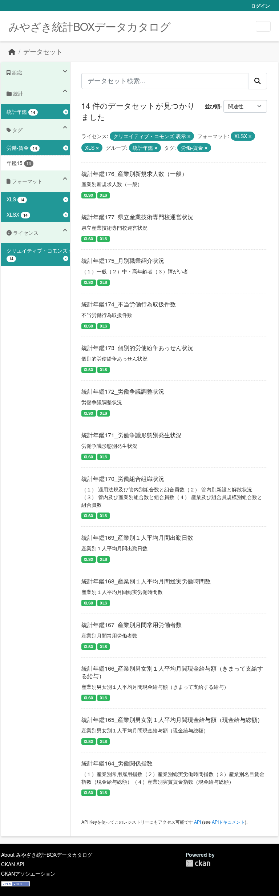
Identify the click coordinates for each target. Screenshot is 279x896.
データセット (42, 51)
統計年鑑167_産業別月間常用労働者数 (131, 624)
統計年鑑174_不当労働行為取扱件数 (128, 304)
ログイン (260, 5)
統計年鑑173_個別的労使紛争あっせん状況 (137, 347)
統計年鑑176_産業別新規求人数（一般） (134, 173)
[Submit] (257, 81)
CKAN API (12, 864)
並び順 (212, 106)
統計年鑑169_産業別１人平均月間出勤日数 (137, 537)
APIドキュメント (228, 822)
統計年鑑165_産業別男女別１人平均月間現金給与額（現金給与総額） (172, 719)
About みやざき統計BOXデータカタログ (46, 854)
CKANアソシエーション (28, 873)
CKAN (198, 863)
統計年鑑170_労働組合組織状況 (122, 478)
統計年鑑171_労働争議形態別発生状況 (131, 435)
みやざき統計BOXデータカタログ (89, 26)
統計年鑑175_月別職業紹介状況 (122, 260)
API (197, 822)
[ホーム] (12, 51)
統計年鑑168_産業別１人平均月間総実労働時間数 (146, 581)
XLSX (88, 195)
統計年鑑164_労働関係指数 (117, 763)
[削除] (188, 136)
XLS (103, 195)
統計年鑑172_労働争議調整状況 (122, 391)
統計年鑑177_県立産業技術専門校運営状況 (137, 217)
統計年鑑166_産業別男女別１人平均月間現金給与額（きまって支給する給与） (172, 672)
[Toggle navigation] (263, 26)
